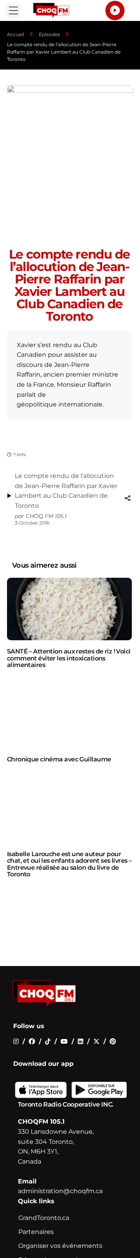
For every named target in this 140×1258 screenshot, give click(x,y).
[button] (13, 10)
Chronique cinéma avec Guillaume (59, 759)
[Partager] (127, 498)
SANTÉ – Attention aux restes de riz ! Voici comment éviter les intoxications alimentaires (69, 658)
